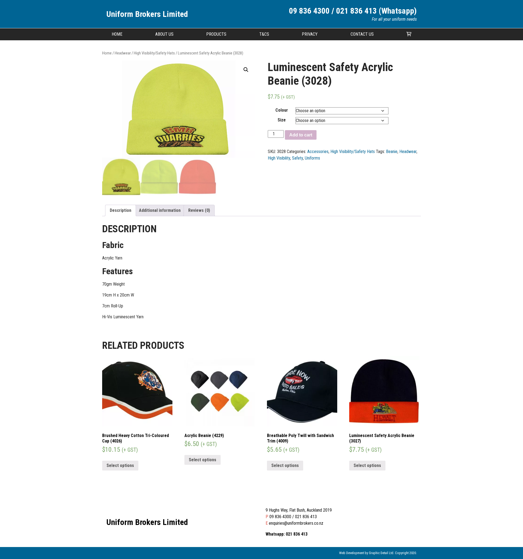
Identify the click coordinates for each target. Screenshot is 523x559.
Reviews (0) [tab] (199, 210)
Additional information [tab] (160, 210)
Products (216, 34)
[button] (246, 70)
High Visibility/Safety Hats (154, 53)
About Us (164, 34)
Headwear (123, 53)
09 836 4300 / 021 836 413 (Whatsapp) (353, 11)
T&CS (264, 34)
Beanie (391, 151)
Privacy (310, 34)
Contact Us (362, 34)
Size (282, 120)
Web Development (351, 553)
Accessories (318, 151)
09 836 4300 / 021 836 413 (293, 516)
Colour (281, 110)
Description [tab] (120, 210)
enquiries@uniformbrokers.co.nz (296, 523)
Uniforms (312, 158)
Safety (297, 158)
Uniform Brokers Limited (147, 14)
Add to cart (300, 135)
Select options (120, 465)
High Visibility (279, 158)
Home (117, 34)
